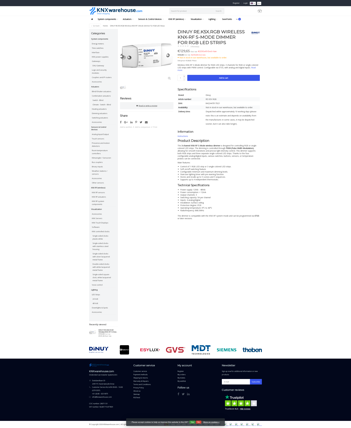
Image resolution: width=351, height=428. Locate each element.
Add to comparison (142, 127)
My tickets (181, 378)
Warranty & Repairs (140, 381)
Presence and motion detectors (101, 144)
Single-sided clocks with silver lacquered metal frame (101, 256)
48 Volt (95, 303)
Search (219, 11)
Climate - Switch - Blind (102, 104)
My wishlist (182, 381)
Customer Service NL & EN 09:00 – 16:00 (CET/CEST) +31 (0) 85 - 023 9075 (107, 390)
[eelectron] (124, 349)
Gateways (96, 61)
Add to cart (223, 78)
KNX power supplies (100, 57)
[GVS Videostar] (175, 349)
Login (245, 3)
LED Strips (96, 294)
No (198, 422)
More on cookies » (211, 422)
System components (107, 19)
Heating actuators (99, 109)
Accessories (97, 81)
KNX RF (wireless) (176, 19)
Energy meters (98, 43)
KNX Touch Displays (100, 222)
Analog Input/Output (100, 134)
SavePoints (227, 19)
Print (155, 127)
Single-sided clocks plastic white (100, 237)
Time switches (98, 48)
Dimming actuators (99, 113)
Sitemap (136, 394)
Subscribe (256, 382)
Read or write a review (148, 105)
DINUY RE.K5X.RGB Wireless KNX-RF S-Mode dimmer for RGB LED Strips (107, 331)
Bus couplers (97, 162)
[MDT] (201, 349)
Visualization (196, 19)
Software (96, 227)
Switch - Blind (98, 100)
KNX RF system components (98, 202)
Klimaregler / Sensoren (101, 158)
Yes (192, 422)
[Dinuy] (255, 33)
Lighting (211, 19)
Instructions (183, 136)
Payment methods (140, 374)
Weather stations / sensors (99, 172)
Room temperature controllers (100, 152)
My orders (182, 374)
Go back (96, 26)
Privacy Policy (138, 388)
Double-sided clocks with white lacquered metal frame (101, 267)
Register (236, 3)
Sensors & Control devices (150, 19)
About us (136, 391)
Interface (95, 52)
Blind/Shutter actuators (101, 91)
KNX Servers (97, 218)
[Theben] (252, 349)
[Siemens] (226, 349)
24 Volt (95, 299)
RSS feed (136, 397)
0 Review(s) (195, 46)
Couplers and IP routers (102, 77)
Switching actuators (100, 117)
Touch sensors (98, 138)
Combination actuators (101, 96)
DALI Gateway (98, 65)
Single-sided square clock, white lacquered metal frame (102, 277)
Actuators (127, 19)
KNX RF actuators (99, 197)
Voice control (97, 285)
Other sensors (98, 182)
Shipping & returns (140, 378)
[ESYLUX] (150, 349)
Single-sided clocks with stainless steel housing (100, 246)
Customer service (140, 371)
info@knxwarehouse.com (102, 397)
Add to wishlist (126, 127)
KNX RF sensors (98, 192)
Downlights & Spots (100, 307)
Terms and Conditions (142, 384)
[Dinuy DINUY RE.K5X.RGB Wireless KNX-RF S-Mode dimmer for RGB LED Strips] (92, 332)
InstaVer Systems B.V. (109, 375)
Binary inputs (97, 166)
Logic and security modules (99, 71)
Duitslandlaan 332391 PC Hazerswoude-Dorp (103, 382)
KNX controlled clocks (101, 231)
